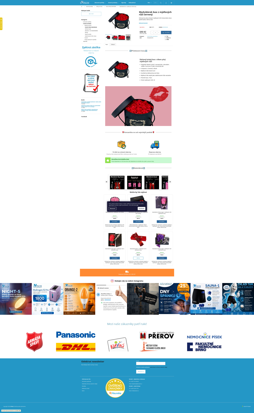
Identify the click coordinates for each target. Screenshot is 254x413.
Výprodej (85, 41)
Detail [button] (138, 258)
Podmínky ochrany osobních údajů (89, 383)
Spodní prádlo (88, 34)
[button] (115, 221)
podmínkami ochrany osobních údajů (158, 367)
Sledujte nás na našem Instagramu (129, 281)
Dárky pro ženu (88, 25)
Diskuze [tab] (113, 44)
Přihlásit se (141, 371)
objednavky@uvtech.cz (137, 383)
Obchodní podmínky (86, 381)
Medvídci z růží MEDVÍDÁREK (91, 30)
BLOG (83, 390)
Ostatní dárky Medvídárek (91, 27)
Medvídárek (165, 27)
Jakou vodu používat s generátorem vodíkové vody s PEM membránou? (89, 110)
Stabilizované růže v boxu (90, 36)
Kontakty (84, 386)
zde (137, 205)
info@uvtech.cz (135, 390)
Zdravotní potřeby (87, 21)
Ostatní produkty (87, 23)
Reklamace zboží (85, 388)
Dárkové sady (88, 29)
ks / (91, 13)
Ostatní (86, 37)
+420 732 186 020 (135, 381)
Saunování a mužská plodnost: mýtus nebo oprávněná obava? (91, 102)
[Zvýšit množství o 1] (158, 32)
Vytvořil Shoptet (247, 406)
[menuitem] (100, 2)
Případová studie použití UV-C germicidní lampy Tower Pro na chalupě (90, 106)
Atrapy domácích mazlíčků (90, 39)
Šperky (86, 32)
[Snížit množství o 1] (152, 32)
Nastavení (112, 208)
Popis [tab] (107, 44)
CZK (155, 2)
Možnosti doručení (143, 23)
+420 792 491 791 (135, 388)
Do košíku (167, 32)
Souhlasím (141, 208)
